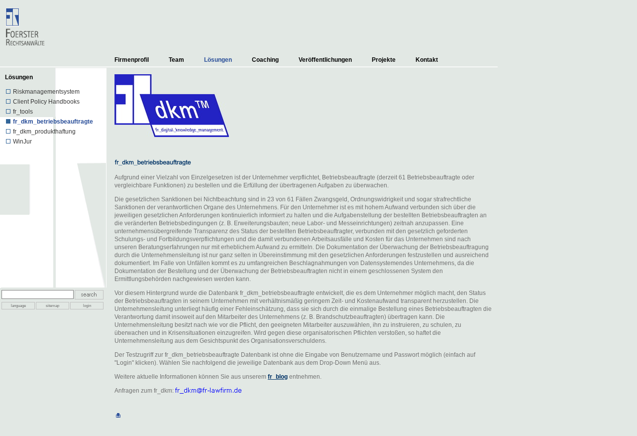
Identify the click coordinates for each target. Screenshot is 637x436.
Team (176, 59)
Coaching (265, 59)
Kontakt (427, 59)
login (87, 305)
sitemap (52, 305)
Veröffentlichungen (325, 59)
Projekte (384, 59)
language (18, 305)
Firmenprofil (131, 59)
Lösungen (218, 59)
